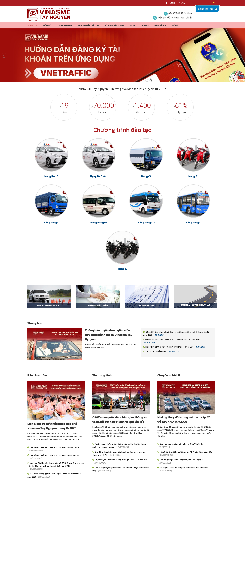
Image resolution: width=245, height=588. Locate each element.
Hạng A (122, 269)
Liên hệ (175, 25)
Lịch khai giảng (65, 25)
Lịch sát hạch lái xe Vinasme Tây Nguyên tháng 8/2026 (54, 447)
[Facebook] (166, 2)
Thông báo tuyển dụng (156, 351)
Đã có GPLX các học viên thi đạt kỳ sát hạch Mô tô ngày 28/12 (173, 339)
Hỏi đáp (145, 25)
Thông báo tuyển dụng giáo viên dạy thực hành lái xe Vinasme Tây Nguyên (108, 334)
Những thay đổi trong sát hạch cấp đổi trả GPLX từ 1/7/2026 (185, 419)
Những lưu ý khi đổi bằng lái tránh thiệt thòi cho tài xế (184, 467)
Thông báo (35, 323)
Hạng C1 (146, 176)
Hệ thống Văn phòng (114, 25)
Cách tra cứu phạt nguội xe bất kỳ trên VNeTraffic (181, 443)
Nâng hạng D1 (98, 222)
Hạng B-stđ (51, 176)
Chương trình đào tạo (88, 25)
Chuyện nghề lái (169, 375)
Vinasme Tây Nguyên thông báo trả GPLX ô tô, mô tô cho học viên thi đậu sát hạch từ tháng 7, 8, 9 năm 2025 (56, 464)
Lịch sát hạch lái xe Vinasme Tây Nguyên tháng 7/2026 (54, 455)
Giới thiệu (47, 25)
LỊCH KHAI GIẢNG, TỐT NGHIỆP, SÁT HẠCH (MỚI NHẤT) (169, 346)
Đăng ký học (160, 25)
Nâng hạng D (193, 222)
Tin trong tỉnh (102, 375)
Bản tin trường (38, 375)
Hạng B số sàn (98, 176)
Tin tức (133, 25)
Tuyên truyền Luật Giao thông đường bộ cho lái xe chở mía (121, 459)
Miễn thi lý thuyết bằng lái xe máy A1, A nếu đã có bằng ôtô (186, 451)
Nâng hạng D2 (146, 222)
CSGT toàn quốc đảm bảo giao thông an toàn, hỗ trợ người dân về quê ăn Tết (119, 419)
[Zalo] (173, 2)
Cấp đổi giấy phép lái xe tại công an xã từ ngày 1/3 (182, 459)
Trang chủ (33, 25)
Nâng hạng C (51, 222)
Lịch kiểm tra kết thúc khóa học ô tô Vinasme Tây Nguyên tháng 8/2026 (53, 425)
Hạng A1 (193, 176)
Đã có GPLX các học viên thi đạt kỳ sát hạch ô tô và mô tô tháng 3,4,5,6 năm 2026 (176, 333)
